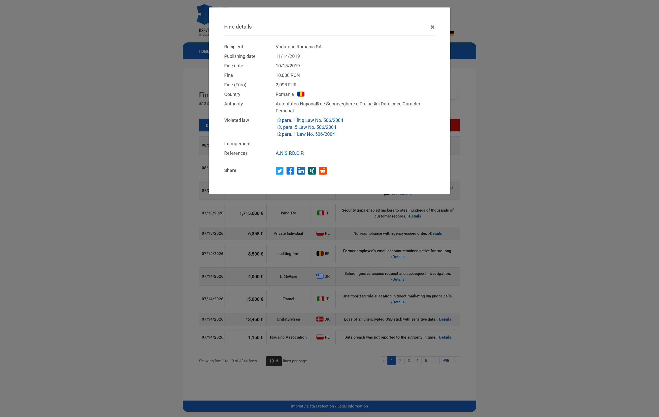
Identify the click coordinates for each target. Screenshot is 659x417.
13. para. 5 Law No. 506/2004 (306, 127)
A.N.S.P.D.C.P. (290, 153)
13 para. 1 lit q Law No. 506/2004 (309, 120)
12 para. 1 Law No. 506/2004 (305, 134)
